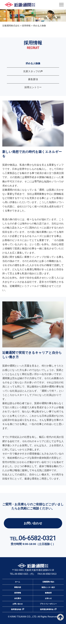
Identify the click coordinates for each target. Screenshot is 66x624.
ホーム (17, 582)
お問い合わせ (33, 523)
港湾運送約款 (16, 609)
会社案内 (17, 598)
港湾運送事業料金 (47, 609)
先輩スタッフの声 (33, 71)
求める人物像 (33, 63)
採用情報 (17, 593)
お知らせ (48, 598)
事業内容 (17, 587)
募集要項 (33, 79)
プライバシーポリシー (48, 604)
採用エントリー (33, 87)
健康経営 (48, 593)
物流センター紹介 (48, 587)
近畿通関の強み (48, 582)
